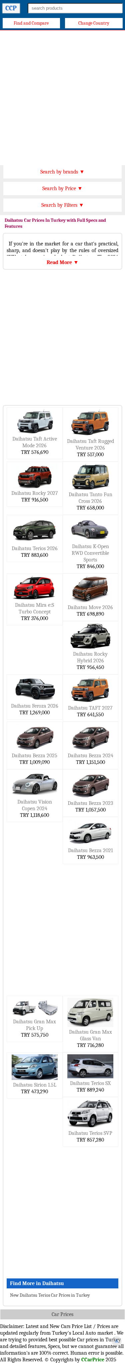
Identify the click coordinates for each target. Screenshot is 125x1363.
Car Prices (62, 1314)
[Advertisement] (62, 96)
